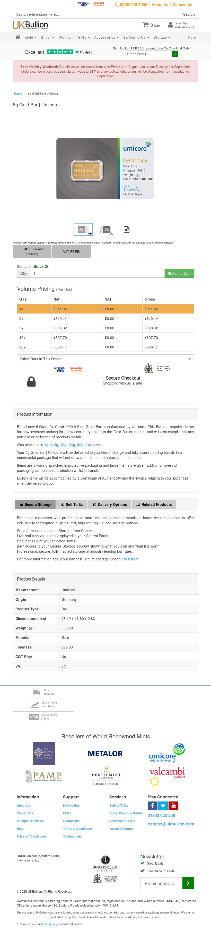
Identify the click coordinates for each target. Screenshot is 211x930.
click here (130, 558)
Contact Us (182, 4)
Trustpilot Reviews (30, 820)
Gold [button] (29, 37)
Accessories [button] (105, 37)
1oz (89, 444)
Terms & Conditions (77, 828)
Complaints (71, 820)
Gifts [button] (83, 37)
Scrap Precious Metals (126, 813)
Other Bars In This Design (41, 358)
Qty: (23, 273)
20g (72, 444)
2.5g (54, 444)
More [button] (192, 37)
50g (80, 444)
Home (18, 93)
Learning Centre (121, 828)
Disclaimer (38, 836)
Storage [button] (161, 37)
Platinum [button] (66, 37)
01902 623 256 (161, 815)
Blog (20, 828)
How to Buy (71, 805)
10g (63, 444)
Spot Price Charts (122, 820)
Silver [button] (46, 37)
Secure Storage (37, 504)
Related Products (156, 504)
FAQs (67, 813)
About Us (160, 4)
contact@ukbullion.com (171, 824)
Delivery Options (112, 504)
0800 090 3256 (133, 4)
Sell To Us (74, 504)
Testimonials (72, 836)
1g (46, 444)
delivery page (50, 924)
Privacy (22, 836)
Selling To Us (118, 805)
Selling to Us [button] (135, 37)
